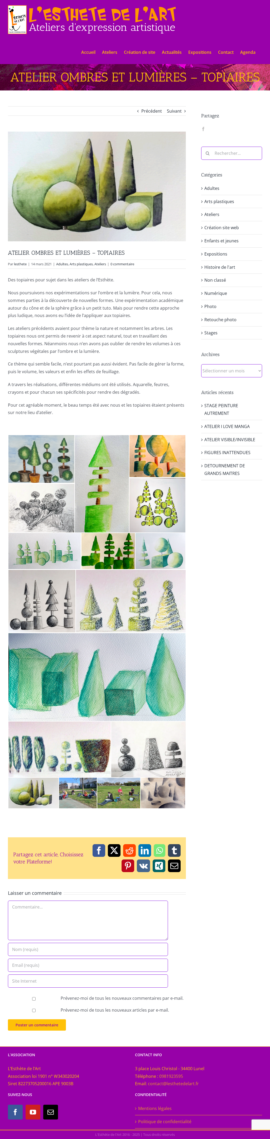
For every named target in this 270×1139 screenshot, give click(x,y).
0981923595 (171, 1076)
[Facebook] (203, 129)
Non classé (215, 280)
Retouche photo (220, 320)
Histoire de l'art (219, 267)
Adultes (62, 264)
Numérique (215, 293)
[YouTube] (33, 1112)
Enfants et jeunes (221, 241)
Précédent (151, 111)
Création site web (221, 227)
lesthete (20, 264)
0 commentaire (122, 264)
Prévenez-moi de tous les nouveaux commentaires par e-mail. (122, 998)
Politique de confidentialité (164, 1121)
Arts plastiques (81, 264)
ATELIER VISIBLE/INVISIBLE (229, 440)
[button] (41, 459)
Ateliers (100, 264)
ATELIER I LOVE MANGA (227, 426)
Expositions (215, 254)
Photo (210, 306)
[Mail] (50, 1112)
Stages (211, 333)
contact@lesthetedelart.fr (173, 1084)
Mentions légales (155, 1108)
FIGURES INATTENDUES (227, 452)
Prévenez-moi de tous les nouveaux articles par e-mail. (115, 1010)
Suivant (174, 111)
